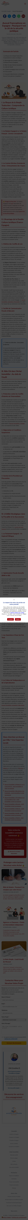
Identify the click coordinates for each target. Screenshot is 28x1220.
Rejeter (18, 619)
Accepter (10, 619)
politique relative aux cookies (17, 612)
